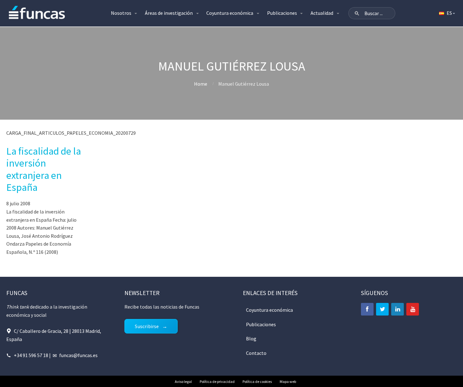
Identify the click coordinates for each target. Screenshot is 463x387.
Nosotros (121, 13)
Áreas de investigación (169, 13)
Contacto (256, 353)
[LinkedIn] (397, 309)
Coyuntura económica (229, 13)
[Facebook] (367, 309)
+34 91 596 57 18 (31, 355)
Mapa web (288, 381)
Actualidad (322, 13)
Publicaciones (282, 13)
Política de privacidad (217, 381)
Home (200, 84)
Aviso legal (183, 381)
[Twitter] (382, 309)
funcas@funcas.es (78, 355)
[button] (357, 13)
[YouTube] (412, 309)
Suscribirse (147, 326)
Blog (251, 338)
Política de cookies (257, 381)
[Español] (447, 13)
